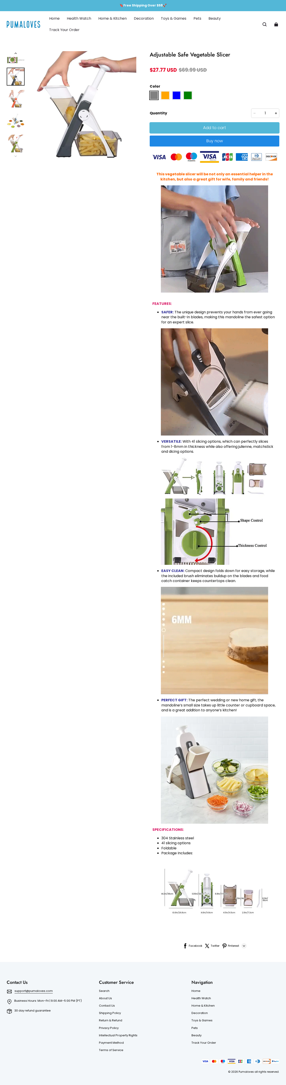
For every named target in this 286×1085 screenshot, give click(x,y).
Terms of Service (111, 1050)
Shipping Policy (110, 1013)
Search (104, 991)
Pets (194, 1028)
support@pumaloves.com (34, 991)
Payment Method (111, 1043)
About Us (105, 998)
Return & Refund (110, 1020)
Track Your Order (203, 1043)
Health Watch (201, 998)
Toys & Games (201, 1020)
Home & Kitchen (203, 1006)
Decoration (199, 1013)
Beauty (196, 1035)
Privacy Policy (109, 1028)
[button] (264, 24)
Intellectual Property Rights (118, 1035)
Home (195, 991)
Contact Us (107, 1006)
